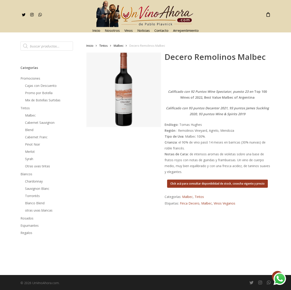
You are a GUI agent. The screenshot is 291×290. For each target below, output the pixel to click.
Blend (29, 130)
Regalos (26, 233)
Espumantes (29, 225)
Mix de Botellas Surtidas (42, 100)
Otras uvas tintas (37, 166)
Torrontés (32, 196)
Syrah (29, 159)
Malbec (30, 115)
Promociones (30, 78)
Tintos (25, 108)
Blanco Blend (35, 203)
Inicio (89, 46)
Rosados (26, 218)
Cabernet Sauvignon (40, 122)
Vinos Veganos (224, 203)
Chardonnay (34, 181)
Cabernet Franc (36, 137)
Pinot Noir (32, 144)
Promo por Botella (39, 93)
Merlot (30, 151)
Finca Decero (189, 203)
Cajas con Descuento (41, 85)
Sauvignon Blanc (37, 188)
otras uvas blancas (39, 210)
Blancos (26, 174)
